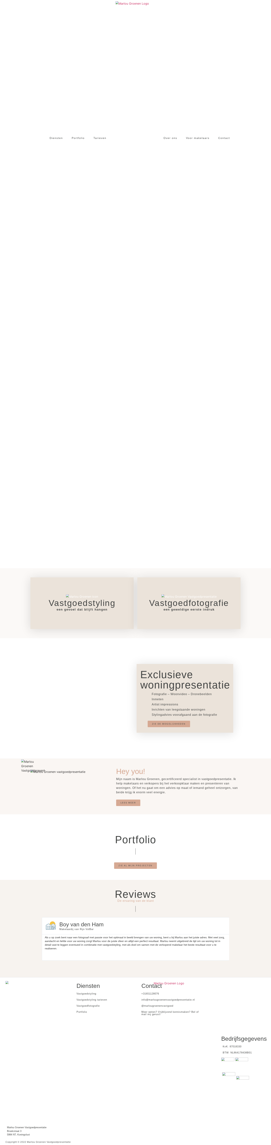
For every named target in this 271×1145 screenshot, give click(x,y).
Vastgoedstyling (86, 993)
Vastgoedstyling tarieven (92, 999)
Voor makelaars (197, 138)
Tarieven (99, 138)
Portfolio (82, 1012)
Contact (224, 138)
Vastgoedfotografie (88, 1005)
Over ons (170, 138)
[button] (169, 724)
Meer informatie (82, 615)
